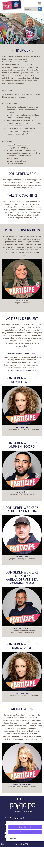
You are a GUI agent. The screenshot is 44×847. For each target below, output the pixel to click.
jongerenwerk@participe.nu (24, 370)
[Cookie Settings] (2, 844)
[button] (37, 284)
